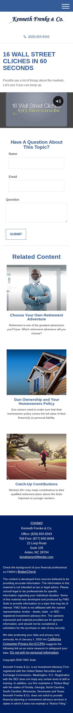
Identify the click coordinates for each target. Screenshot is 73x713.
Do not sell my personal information (34, 652)
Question (12, 199)
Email (13, 176)
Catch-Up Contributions (36, 484)
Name (13, 154)
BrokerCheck (27, 571)
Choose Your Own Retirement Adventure (36, 317)
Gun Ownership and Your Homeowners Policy (36, 402)
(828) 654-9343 (38, 36)
